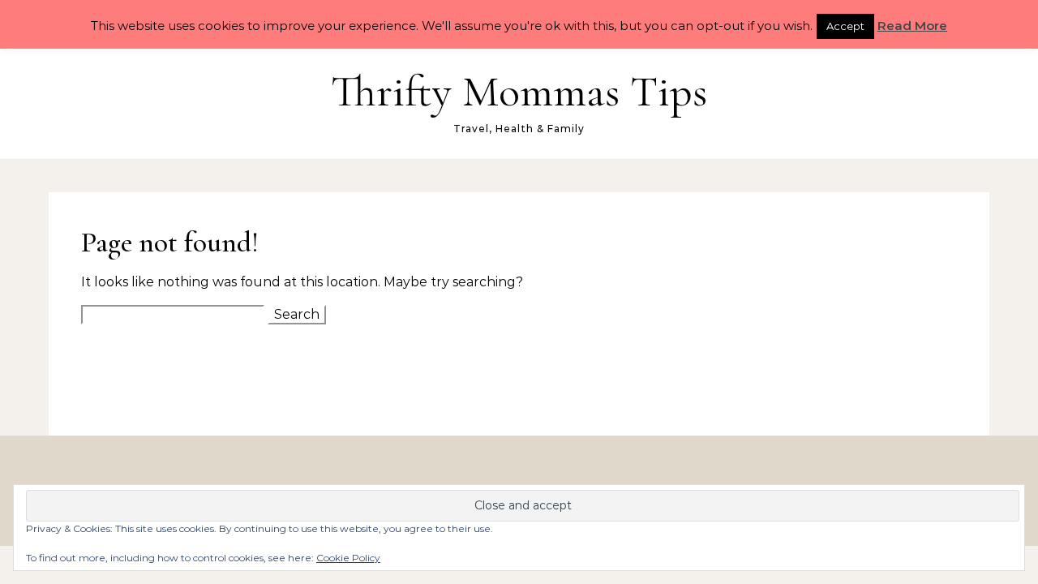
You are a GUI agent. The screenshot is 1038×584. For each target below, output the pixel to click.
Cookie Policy (348, 558)
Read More (912, 25)
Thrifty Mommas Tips (519, 91)
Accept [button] (845, 25)
